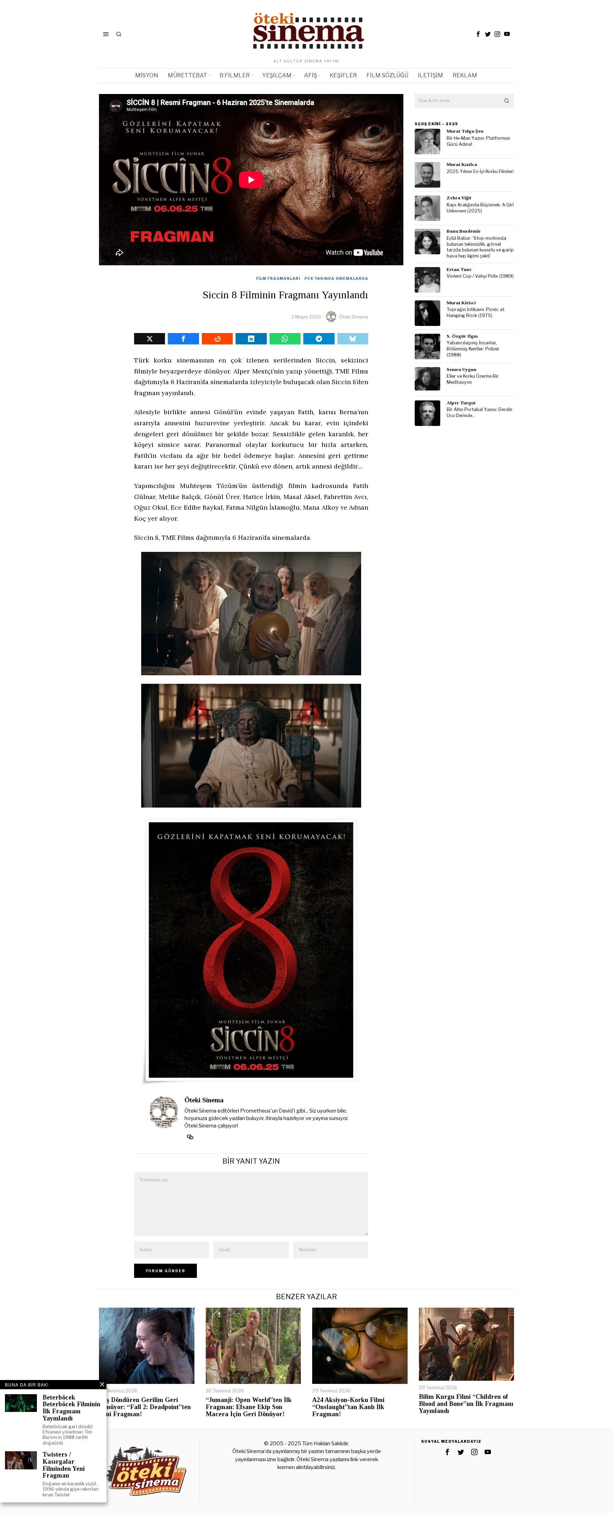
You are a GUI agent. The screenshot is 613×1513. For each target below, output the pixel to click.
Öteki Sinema (353, 317)
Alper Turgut (461, 402)
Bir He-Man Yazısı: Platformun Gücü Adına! (478, 141)
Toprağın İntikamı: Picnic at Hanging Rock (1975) (475, 312)
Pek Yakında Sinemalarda (336, 278)
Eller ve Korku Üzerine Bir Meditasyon (473, 379)
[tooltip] (478, 34)
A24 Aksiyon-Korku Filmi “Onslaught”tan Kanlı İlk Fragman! (348, 1407)
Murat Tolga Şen (465, 131)
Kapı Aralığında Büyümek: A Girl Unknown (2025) (480, 208)
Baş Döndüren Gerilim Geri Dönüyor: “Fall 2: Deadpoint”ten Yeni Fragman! (145, 1407)
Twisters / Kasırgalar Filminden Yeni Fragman (64, 1465)
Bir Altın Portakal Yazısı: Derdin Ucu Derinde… (479, 412)
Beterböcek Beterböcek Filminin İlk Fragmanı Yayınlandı (71, 1408)
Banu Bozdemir (464, 231)
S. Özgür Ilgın (462, 336)
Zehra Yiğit (459, 197)
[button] (507, 101)
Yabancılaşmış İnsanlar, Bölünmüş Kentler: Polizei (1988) (473, 348)
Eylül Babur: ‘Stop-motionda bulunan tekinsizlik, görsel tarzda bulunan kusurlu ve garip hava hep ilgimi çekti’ (480, 247)
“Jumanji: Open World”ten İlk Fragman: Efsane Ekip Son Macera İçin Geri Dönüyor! (249, 1407)
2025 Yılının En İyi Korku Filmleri (480, 171)
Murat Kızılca (462, 164)
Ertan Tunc (459, 269)
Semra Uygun (461, 369)
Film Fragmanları (278, 278)
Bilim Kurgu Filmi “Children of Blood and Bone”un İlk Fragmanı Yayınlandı (466, 1403)
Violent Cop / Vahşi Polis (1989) (480, 276)
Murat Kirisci (461, 302)
